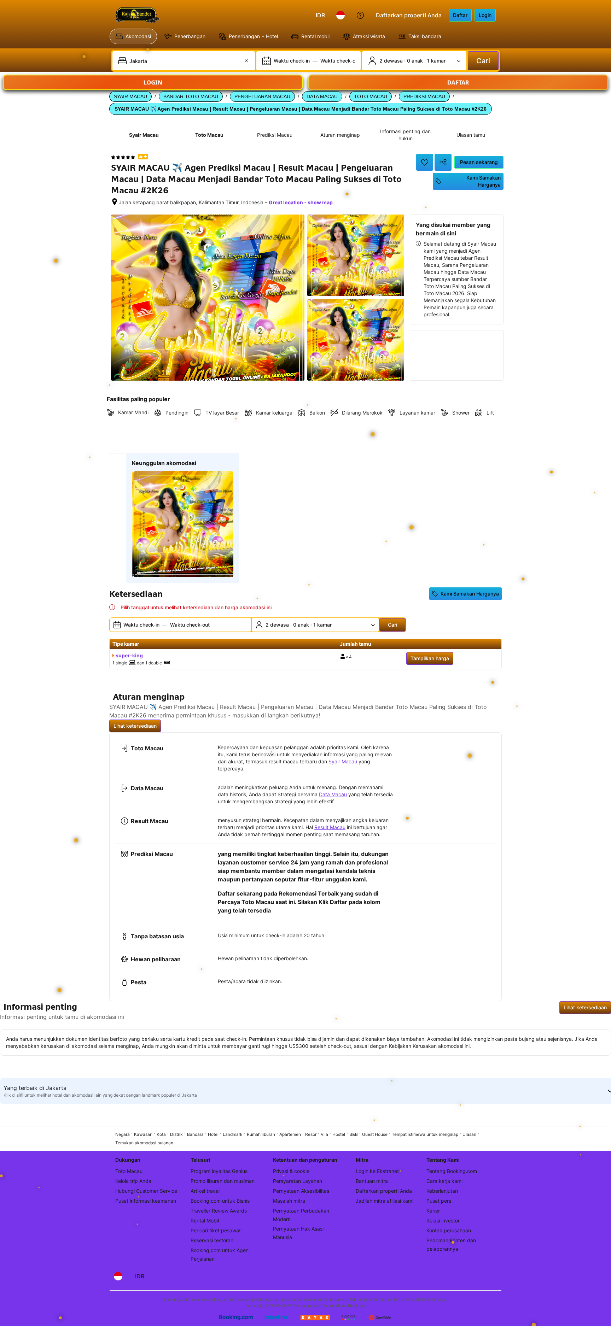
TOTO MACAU (370, 96)
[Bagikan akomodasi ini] (443, 162)
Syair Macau (342, 761)
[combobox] (184, 60)
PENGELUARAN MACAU (262, 96)
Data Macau (333, 794)
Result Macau (329, 827)
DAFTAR (458, 82)
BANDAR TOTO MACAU (190, 96)
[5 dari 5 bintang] (123, 157)
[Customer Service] (360, 15)
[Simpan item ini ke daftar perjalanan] (424, 162)
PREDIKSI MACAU (424, 96)
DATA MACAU (322, 96)
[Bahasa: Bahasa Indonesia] (340, 15)
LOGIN (153, 82)
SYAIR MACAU (130, 96)
